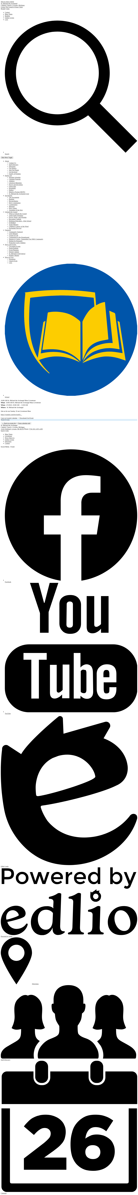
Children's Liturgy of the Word (18, 226)
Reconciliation (13, 201)
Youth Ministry (13, 224)
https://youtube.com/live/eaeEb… (11, 414)
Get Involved (13, 172)
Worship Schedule (15, 177)
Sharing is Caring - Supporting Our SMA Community (26, 239)
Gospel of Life (13, 235)
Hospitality (12, 188)
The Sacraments (14, 197)
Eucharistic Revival (15, 228)
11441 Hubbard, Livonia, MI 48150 (12, 429)
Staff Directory (13, 165)
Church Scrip (13, 261)
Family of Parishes (15, 174)
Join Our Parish (14, 170)
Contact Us (12, 163)
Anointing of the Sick (16, 210)
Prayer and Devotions (16, 185)
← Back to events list (9, 423)
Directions (12, 166)
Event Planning (14, 250)
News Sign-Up (9, 438)
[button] (7, 161)
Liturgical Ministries (15, 183)
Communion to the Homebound (19, 237)
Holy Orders (13, 208)
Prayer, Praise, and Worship (17, 217)
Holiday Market (14, 255)
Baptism (11, 199)
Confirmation (13, 205)
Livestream (8, 436)
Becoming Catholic (15, 219)
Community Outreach (16, 232)
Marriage (12, 206)
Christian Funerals (15, 179)
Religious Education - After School (20, 221)
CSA (6, 19)
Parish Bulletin (13, 248)
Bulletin (7, 16)
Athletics (12, 181)
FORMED (12, 223)
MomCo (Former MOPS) (17, 192)
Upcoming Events (14, 246)
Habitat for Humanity (16, 241)
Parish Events (5, 420)
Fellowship (12, 186)
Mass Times (8, 14)
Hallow (11, 190)
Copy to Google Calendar (9, 418)
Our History (13, 168)
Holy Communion (15, 203)
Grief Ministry (13, 234)
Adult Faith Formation (16, 215)
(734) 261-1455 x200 (36, 429)
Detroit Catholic (14, 252)
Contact (7, 12)
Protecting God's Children (17, 243)
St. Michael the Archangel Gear (19, 194)
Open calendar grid (24, 423)
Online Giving (9, 18)
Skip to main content (7, 2)
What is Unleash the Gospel (18, 214)
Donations (12, 259)
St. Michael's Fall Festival (17, 254)
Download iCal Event (26, 418)
